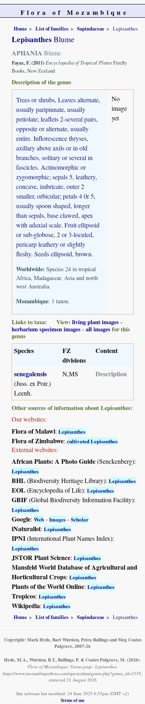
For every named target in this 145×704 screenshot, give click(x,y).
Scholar (80, 519)
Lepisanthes (71, 431)
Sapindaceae (90, 28)
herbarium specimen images (46, 329)
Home (20, 28)
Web (39, 519)
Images (57, 519)
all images (98, 329)
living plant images (95, 322)
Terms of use (72, 700)
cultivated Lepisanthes (92, 441)
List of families (51, 28)
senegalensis (30, 373)
